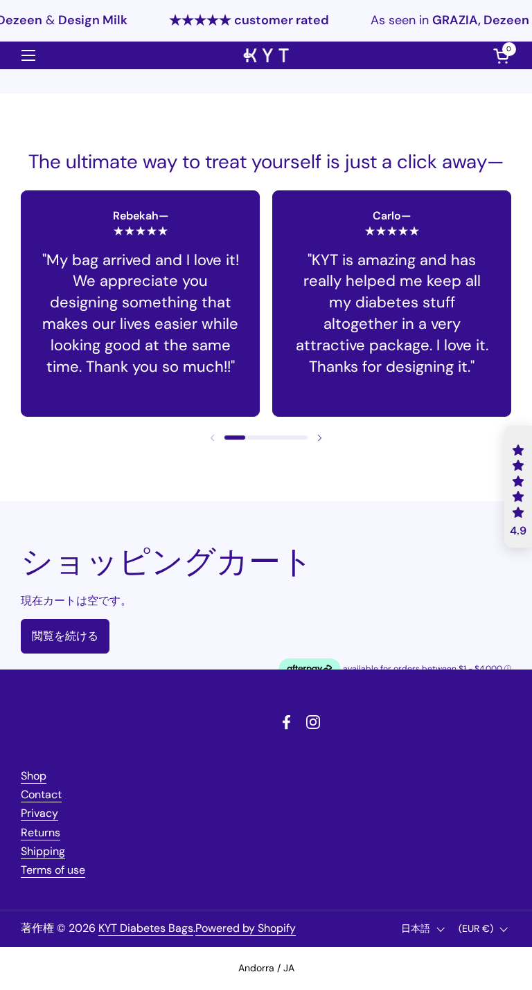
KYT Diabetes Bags (145, 928)
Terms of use (53, 870)
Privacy (39, 813)
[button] (234, 437)
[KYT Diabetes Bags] (266, 55)
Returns (40, 832)
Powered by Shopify (245, 928)
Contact (41, 794)
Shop (33, 775)
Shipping (43, 851)
